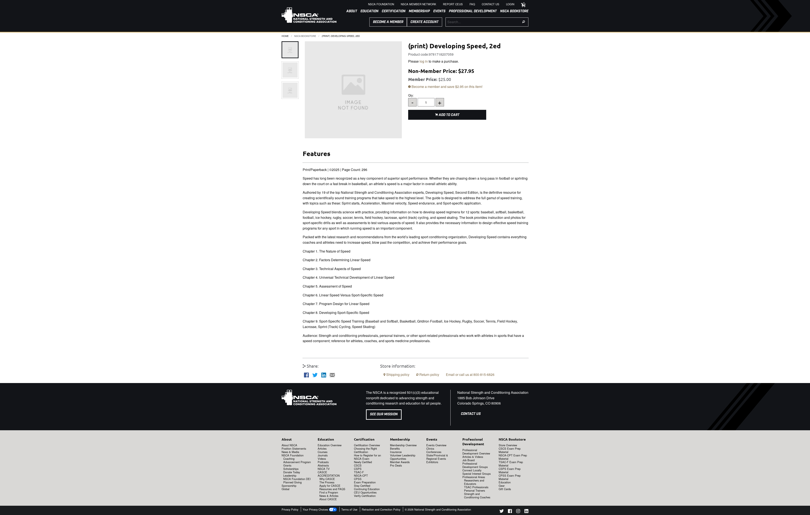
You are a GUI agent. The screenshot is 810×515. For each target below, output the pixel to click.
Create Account (424, 22)
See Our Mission (384, 414)
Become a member (388, 22)
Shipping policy (397, 374)
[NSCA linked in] (526, 511)
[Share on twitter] (315, 375)
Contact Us (471, 414)
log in (424, 61)
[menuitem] (350, 11)
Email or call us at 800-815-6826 (470, 374)
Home (285, 36)
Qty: (425, 99)
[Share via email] (332, 375)
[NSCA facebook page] (510, 511)
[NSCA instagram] (518, 511)
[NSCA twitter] (502, 511)
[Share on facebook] (306, 375)
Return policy (428, 374)
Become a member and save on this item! (446, 86)
